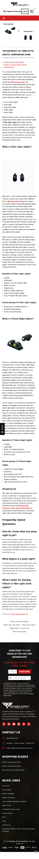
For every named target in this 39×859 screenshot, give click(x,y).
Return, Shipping (8, 794)
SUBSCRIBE (24, 672)
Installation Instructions (11, 809)
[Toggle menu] (4, 18)
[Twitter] (19, 724)
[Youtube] (14, 724)
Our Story (5, 786)
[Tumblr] (29, 724)
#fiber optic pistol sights (19, 621)
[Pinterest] (24, 724)
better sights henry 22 (19, 614)
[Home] (19, 4)
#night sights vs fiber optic (20, 628)
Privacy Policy (7, 813)
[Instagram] (9, 724)
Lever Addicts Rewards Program (14, 801)
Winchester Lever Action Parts (13, 770)
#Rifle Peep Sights (19, 631)
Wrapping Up (9, 67)
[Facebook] (4, 724)
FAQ (3, 817)
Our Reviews (6, 790)
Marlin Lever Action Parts (11, 766)
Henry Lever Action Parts (11, 762)
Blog (4, 821)
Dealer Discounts (8, 797)
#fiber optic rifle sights (11, 625)
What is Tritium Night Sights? (15, 65)
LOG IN (25, 11)
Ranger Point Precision (19, 841)
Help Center (6, 805)
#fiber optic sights (29, 625)
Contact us (6, 825)
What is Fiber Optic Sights (14, 62)
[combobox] (10, 678)
